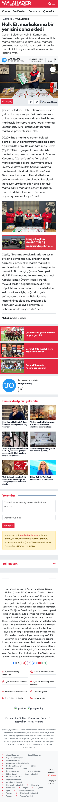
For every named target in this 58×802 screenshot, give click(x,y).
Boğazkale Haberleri (14, 758)
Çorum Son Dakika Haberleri (18, 763)
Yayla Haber (22, 19)
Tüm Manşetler (40, 691)
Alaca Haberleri (12, 755)
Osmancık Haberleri (14, 785)
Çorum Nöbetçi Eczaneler (10, 673)
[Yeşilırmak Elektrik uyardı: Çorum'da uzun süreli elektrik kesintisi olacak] (43, 412)
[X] (18, 663)
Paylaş (8, 101)
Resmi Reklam (35, 721)
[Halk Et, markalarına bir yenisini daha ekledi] (29, 81)
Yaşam (9, 796)
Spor (8, 790)
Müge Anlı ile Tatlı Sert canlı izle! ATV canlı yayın (41, 478)
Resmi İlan (20, 721)
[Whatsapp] (44, 663)
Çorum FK (48, 11)
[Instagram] (29, 663)
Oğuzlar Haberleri (13, 779)
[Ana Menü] (53, 3)
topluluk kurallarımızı (29, 535)
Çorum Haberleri (13, 760)
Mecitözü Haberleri (14, 777)
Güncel (24, 768)
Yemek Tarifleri (26, 796)
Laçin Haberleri (31, 774)
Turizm (9, 793)
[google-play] (35, 708)
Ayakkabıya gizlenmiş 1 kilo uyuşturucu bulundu (42, 449)
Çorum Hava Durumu (44, 671)
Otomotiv (35, 785)
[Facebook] (13, 663)
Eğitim (33, 766)
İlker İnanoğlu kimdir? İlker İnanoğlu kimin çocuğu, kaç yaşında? (14, 424)
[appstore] (20, 708)
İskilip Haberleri (12, 771)
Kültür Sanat (11, 774)
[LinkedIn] (34, 663)
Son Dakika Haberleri (14, 698)
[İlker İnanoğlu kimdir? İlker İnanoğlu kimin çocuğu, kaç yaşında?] (15, 412)
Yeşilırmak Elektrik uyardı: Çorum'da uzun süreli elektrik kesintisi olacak (42, 424)
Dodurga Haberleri (14, 766)
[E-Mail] (20, 389)
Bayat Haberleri (34, 755)
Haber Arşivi (39, 698)
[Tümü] (54, 563)
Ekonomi (9, 768)
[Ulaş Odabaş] (9, 385)
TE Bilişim (52, 775)
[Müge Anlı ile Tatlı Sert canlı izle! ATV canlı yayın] (43, 467)
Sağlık (25, 787)
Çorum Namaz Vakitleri (16, 681)
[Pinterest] (24, 663)
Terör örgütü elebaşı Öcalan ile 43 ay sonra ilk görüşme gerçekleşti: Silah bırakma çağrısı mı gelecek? (15, 452)
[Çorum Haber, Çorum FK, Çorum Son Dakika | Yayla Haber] (16, 4)
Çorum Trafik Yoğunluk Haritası (42, 683)
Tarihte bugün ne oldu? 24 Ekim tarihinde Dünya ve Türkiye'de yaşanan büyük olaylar (14, 480)
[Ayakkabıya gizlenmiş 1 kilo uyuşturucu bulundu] (43, 438)
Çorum (6, 11)
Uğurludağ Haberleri (29, 793)
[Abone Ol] (48, 101)
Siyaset (39, 787)
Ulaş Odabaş (25, 383)
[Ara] (49, 3)
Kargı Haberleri (34, 771)
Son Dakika (19, 11)
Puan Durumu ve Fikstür (16, 691)
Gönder (8, 525)
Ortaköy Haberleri (14, 782)
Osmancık (34, 11)
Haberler (7, 19)
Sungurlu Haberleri (26, 790)
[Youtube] (39, 663)
